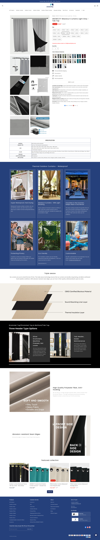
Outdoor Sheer (12, 506)
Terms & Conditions (34, 517)
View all (50, 491)
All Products (11, 502)
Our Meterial (53, 508)
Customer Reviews (33, 508)
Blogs (52, 511)
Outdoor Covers (12, 515)
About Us (52, 502)
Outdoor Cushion (12, 508)
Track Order (32, 506)
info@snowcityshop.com (75, 260)
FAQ (31, 504)
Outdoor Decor (12, 517)
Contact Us (32, 502)
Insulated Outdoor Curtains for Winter (16, 519)
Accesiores (11, 522)
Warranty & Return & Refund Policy (37, 515)
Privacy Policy (33, 511)
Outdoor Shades (12, 513)
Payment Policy (33, 519)
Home (53, 16)
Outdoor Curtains (12, 504)
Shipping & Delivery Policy (35, 513)
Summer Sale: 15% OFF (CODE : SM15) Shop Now (50, 1)
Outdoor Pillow (12, 511)
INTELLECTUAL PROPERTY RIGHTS (36, 522)
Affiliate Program (54, 513)
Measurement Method (55, 506)
